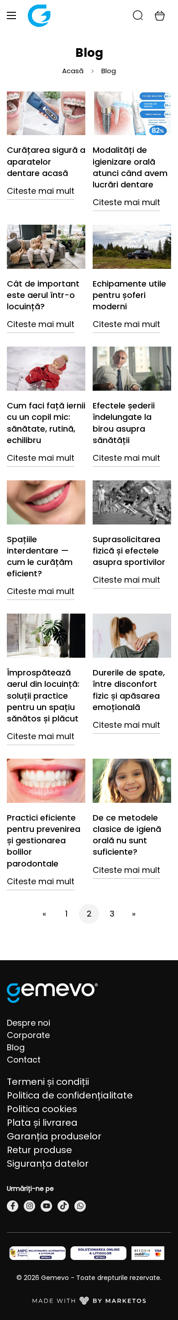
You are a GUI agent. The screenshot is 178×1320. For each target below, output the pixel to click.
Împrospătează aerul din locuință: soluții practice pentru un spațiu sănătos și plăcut (43, 695)
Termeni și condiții (48, 1081)
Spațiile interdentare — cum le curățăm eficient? (40, 556)
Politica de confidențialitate (70, 1095)
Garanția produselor (54, 1136)
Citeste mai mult (40, 190)
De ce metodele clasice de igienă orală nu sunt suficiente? (127, 835)
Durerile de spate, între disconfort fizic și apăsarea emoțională (129, 690)
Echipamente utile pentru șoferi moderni (129, 295)
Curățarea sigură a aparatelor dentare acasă (46, 161)
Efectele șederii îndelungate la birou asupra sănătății (124, 423)
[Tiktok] (63, 1206)
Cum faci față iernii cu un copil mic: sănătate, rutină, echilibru (46, 423)
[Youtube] (46, 1206)
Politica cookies (42, 1109)
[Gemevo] (39, 15)
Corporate (28, 1035)
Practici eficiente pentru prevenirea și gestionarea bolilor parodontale (43, 840)
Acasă (73, 71)
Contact (24, 1059)
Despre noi (28, 1022)
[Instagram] (29, 1206)
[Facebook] (12, 1206)
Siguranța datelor (48, 1163)
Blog (16, 1047)
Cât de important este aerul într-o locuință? (43, 295)
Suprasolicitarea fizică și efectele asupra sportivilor (129, 551)
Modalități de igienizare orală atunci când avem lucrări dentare (130, 167)
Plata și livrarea (42, 1122)
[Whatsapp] (80, 1206)
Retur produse (39, 1150)
